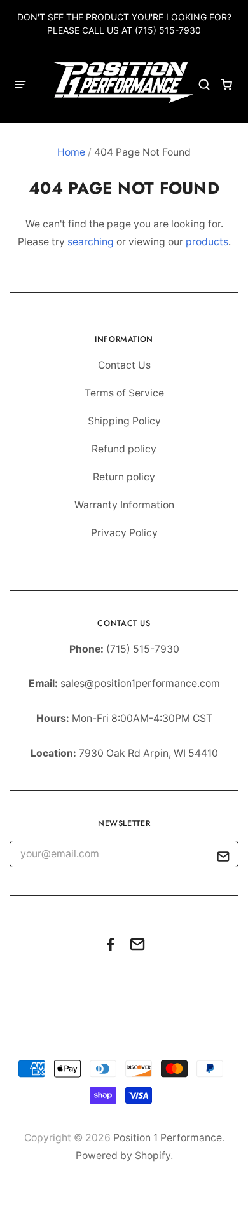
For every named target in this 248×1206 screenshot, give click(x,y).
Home (71, 152)
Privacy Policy (124, 533)
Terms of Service (124, 393)
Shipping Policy (124, 421)
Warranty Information (124, 505)
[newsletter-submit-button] (223, 858)
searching (90, 242)
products (207, 242)
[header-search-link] (204, 85)
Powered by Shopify (123, 1155)
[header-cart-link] (227, 85)
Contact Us (124, 365)
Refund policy (124, 449)
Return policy (124, 477)
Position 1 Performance (167, 1138)
